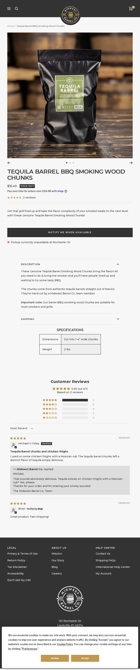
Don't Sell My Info (19, 580)
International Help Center (113, 567)
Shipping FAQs (106, 560)
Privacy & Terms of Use (22, 553)
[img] (18, 438)
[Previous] (8, 163)
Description (30, 264)
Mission (57, 553)
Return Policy (16, 560)
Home (10, 26)
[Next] (131, 163)
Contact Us (103, 553)
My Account (103, 573)
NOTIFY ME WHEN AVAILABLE (70, 232)
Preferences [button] (29, 648)
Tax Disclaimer (17, 567)
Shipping (27, 319)
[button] (50, 400)
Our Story (58, 560)
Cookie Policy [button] (65, 644)
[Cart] (131, 8)
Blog (55, 567)
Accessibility (15, 573)
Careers (57, 573)
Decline (55, 658)
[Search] (16, 8)
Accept (85, 658)
